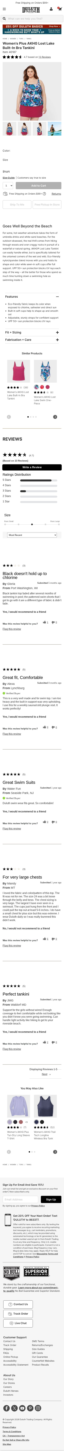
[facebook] (6, 1408)
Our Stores (9, 1383)
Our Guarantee (40, 1356)
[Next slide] (55, 416)
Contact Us (9, 1341)
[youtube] (22, 1408)
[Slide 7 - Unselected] (36, 417)
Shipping (8, 1349)
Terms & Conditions (12, 1431)
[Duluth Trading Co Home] (31, 10)
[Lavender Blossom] (10, 1122)
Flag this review (12, 629)
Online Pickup (10, 1356)
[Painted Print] (42, 387)
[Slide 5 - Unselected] (33, 417)
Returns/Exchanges (42, 1345)
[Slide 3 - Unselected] (30, 417)
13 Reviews (45, 57)
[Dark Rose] (21, 1122)
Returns (56, 193)
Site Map (7, 1444)
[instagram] (38, 1408)
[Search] (4, 18)
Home (5, 39)
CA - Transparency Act (14, 1436)
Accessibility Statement (15, 1364)
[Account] (52, 9)
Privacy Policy (38, 1205)
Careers (7, 1386)
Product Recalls (40, 1364)
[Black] (15, 1122)
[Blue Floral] (36, 387)
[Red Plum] (48, 387)
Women (13, 39)
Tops (21, 39)
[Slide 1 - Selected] (28, 417)
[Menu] (4, 9)
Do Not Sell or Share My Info (16, 1440)
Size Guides (38, 1349)
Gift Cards (37, 1353)
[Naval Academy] (36, 1122)
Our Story (8, 1379)
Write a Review (32, 467)
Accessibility (10, 1360)
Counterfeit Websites (43, 1360)
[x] (14, 1408)
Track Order (9, 1345)
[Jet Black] (42, 1122)
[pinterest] (30, 1408)
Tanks (28, 39)
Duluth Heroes (10, 1390)
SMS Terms (38, 1341)
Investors (8, 1394)
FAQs (6, 1353)
